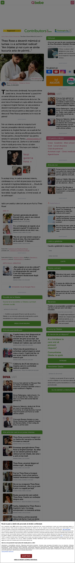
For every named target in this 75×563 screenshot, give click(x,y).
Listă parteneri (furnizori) (7, 551)
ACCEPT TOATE (26, 556)
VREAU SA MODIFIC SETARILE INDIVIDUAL (25, 559)
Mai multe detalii (66, 529)
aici (61, 535)
